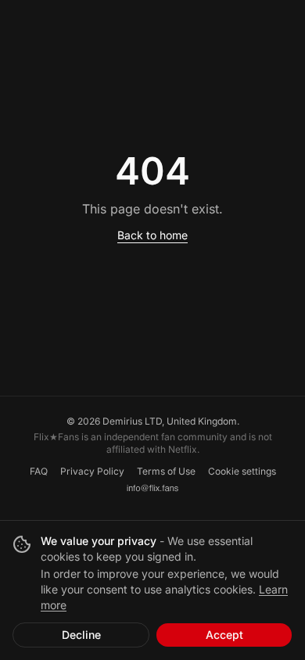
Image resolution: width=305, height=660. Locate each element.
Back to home (152, 235)
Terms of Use (166, 471)
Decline (81, 634)
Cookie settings (242, 471)
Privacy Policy (92, 471)
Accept (224, 634)
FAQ (39, 471)
